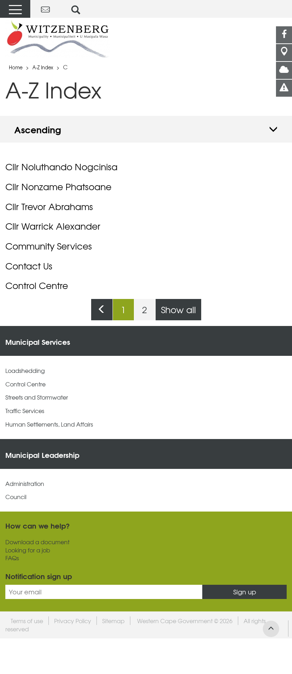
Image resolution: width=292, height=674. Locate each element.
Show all (178, 309)
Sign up (244, 592)
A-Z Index (42, 67)
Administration (24, 484)
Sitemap (113, 620)
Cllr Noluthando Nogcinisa (61, 166)
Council (15, 497)
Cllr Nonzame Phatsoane (58, 186)
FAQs (12, 558)
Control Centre (36, 285)
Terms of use (27, 620)
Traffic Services (24, 411)
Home (15, 67)
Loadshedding (25, 371)
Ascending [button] (37, 129)
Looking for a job (27, 550)
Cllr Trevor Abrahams (49, 206)
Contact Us (28, 266)
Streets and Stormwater (36, 397)
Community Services (48, 246)
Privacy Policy (72, 620)
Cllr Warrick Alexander (52, 226)
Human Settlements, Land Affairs (49, 424)
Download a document (37, 542)
